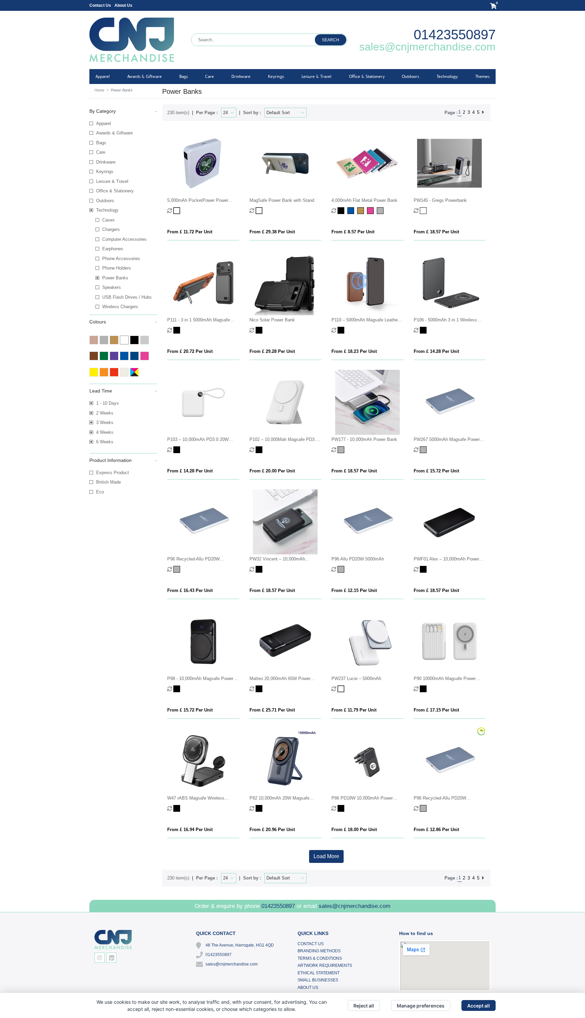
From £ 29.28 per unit (272, 351)
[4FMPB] (342, 210)
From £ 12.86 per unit (436, 829)
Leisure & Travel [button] (316, 76)
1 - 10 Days (107, 403)
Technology (107, 210)
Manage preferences (421, 1006)
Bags (101, 142)
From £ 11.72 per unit (189, 231)
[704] (342, 330)
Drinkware (105, 162)
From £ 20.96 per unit (272, 829)
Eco (100, 491)
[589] (260, 688)
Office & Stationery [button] (367, 76)
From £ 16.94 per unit (190, 829)
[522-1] (177, 569)
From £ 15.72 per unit (436, 470)
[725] (177, 330)
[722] (260, 330)
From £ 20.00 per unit (272, 470)
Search (330, 40)
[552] (342, 808)
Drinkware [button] (241, 76)
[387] (260, 808)
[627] (424, 449)
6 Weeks (104, 441)
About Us (123, 5)
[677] (260, 449)
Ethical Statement (319, 973)
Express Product (112, 472)
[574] (177, 808)
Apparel (103, 123)
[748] (424, 210)
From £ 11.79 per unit (353, 710)
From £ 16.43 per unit (190, 590)
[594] (424, 569)
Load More (326, 856)
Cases (108, 219)
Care (100, 152)
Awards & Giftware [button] (144, 76)
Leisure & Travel (112, 181)
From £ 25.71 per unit (272, 710)
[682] (177, 449)
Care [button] (209, 76)
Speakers (111, 287)
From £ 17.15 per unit (436, 710)
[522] (424, 808)
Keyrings (104, 171)
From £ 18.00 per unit (354, 829)
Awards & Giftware (114, 132)
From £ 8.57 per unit (352, 231)
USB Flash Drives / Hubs (127, 297)
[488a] (424, 688)
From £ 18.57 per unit (436, 231)
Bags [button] (183, 76)
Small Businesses (318, 980)
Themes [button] (482, 76)
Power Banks (115, 277)
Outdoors (105, 200)
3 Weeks (104, 422)
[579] (342, 688)
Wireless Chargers (120, 306)
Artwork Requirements (325, 965)
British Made (108, 482)
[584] (177, 688)
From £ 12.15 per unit (354, 590)
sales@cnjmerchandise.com (427, 47)
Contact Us (100, 5)
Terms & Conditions (320, 958)
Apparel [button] (102, 76)
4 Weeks (104, 432)
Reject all (363, 1006)
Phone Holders (116, 268)
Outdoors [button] (410, 76)
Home (99, 90)
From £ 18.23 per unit (354, 351)
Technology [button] (447, 76)
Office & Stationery (115, 190)
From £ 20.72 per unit (190, 351)
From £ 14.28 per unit (436, 351)
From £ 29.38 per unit (272, 231)
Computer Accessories (124, 239)
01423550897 (455, 34)
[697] (424, 330)
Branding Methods (319, 951)
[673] (342, 449)
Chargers (111, 229)
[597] (260, 569)
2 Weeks (104, 413)
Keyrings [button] (276, 76)
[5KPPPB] (177, 210)
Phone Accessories (121, 258)
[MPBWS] (260, 210)
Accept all (478, 1006)
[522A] (342, 569)
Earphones (112, 248)
